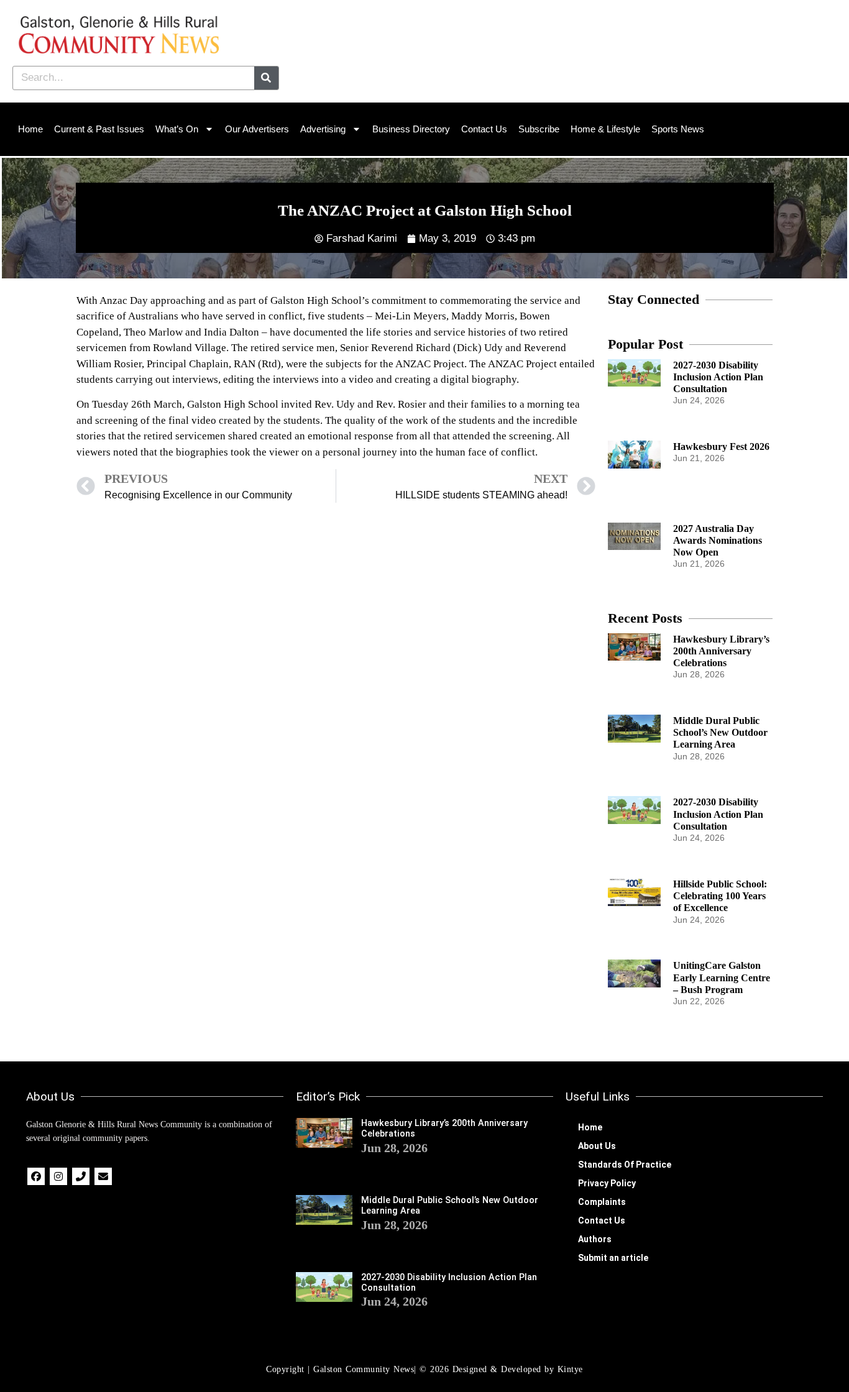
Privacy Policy (607, 1183)
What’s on (176, 129)
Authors (595, 1239)
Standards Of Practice (624, 1165)
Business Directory (411, 129)
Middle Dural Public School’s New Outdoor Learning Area (720, 732)
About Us (597, 1146)
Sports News (677, 129)
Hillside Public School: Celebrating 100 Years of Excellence (720, 896)
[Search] (266, 77)
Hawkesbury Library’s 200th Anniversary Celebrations (721, 651)
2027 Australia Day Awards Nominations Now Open (717, 540)
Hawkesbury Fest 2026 (721, 446)
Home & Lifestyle (605, 129)
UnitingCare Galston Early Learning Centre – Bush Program (721, 977)
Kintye (570, 1369)
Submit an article (613, 1258)
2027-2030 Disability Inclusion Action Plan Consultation (718, 377)
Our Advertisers (257, 129)
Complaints (602, 1202)
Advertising (323, 129)
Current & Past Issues (99, 129)
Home (30, 129)
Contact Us (484, 129)
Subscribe (538, 129)
